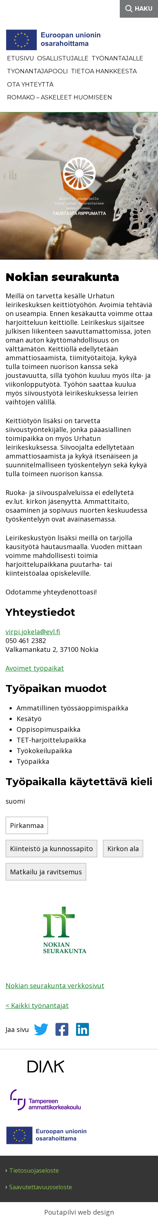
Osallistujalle (63, 58)
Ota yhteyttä (30, 84)
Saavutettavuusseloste (40, 1187)
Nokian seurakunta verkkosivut (55, 985)
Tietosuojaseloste (34, 1170)
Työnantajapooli (37, 71)
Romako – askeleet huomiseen (59, 97)
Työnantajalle (117, 58)
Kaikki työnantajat (37, 1005)
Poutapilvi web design (79, 1212)
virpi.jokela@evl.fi (33, 631)
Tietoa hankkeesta (104, 71)
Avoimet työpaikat (35, 668)
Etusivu (20, 58)
